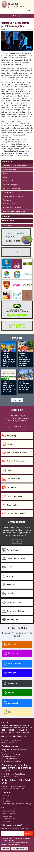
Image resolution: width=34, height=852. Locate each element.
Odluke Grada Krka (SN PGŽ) (16, 513)
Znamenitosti (13, 683)
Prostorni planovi (8, 192)
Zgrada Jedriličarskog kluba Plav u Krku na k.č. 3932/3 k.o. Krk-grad (25, 386)
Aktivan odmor (13, 692)
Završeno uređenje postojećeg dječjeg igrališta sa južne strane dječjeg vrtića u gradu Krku (24, 360)
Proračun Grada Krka (9, 181)
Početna (4, 20)
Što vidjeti (12, 673)
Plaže (10, 712)
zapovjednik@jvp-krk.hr (15, 789)
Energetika (10, 593)
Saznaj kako (17, 427)
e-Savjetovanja (12, 436)
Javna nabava (7, 200)
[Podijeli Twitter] (32, 29)
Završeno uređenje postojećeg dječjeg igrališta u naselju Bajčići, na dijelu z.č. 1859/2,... (8, 360)
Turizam (9, 567)
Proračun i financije (13, 550)
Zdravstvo (10, 585)
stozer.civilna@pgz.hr (14, 776)
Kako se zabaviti (14, 664)
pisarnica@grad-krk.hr (9, 742)
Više (17, 541)
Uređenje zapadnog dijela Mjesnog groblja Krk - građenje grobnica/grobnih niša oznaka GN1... (8, 388)
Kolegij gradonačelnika (14, 497)
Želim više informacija (19, 849)
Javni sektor (11, 576)
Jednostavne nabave (9, 204)
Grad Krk (16, 5)
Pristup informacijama (9, 169)
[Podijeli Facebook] (30, 29)
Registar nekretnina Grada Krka (12, 208)
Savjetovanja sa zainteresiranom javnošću (15, 166)
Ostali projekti (17, 400)
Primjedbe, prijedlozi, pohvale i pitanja (14, 211)
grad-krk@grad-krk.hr (14, 761)
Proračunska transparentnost (11, 188)
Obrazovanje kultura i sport (16, 558)
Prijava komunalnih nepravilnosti (17, 452)
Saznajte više (4, 842)
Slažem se (5, 849)
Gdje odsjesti (13, 703)
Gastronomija (13, 653)
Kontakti (6, 796)
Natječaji (5, 173)
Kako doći (12, 644)
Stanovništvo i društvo (14, 603)
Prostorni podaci (12, 619)
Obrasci (5, 177)
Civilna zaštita (7, 225)
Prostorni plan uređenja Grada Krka (13, 196)
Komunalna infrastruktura (15, 611)
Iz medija (6, 821)
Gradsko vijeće (12, 505)
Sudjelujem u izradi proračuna (11, 185)
